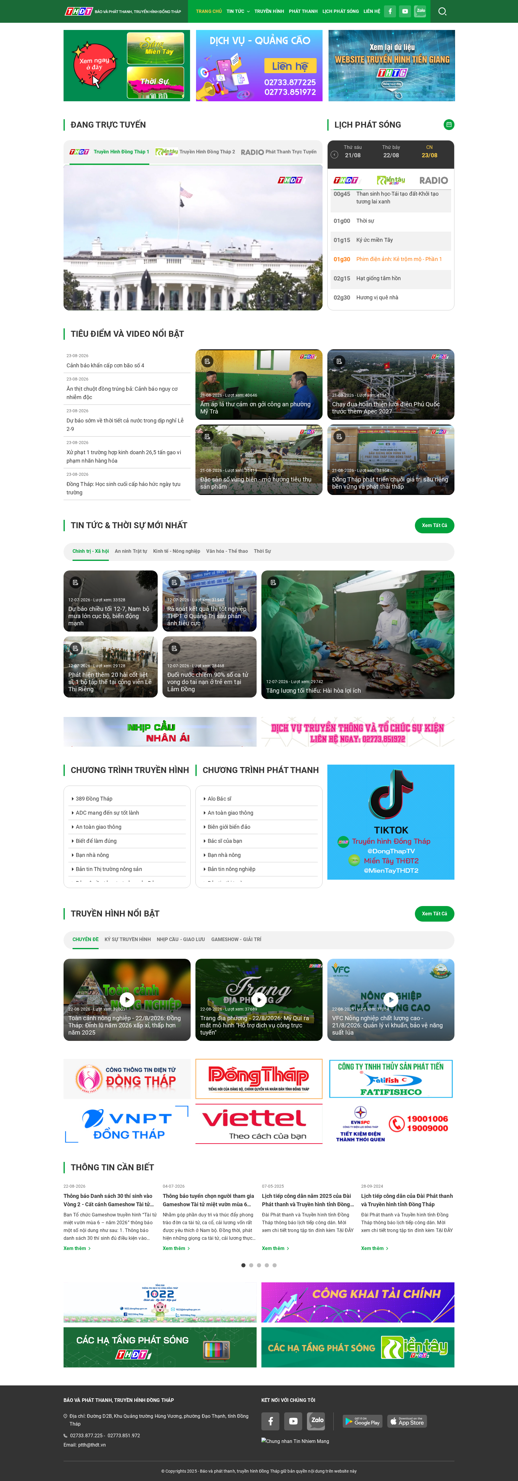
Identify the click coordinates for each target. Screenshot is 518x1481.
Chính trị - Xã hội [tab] (91, 551)
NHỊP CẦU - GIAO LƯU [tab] (181, 939)
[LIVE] (193, 237)
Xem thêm (75, 1248)
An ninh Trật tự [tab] (131, 551)
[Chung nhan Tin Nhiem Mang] (357, 1442)
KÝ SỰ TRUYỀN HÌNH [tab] (128, 939)
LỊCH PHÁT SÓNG (341, 11)
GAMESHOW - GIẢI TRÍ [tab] (236, 939)
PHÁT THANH (303, 11)
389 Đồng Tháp (94, 798)
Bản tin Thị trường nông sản (109, 869)
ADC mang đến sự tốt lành (107, 813)
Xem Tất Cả (434, 525)
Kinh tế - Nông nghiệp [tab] (176, 551)
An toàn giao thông (98, 827)
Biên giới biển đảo (229, 827)
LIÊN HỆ (372, 11)
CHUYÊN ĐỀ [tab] (86, 939)
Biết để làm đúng (96, 841)
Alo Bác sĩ (219, 798)
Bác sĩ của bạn (225, 841)
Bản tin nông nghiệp (231, 869)
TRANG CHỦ (209, 11)
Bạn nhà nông (92, 855)
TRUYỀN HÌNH (269, 11)
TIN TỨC (235, 11)
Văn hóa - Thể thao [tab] (227, 551)
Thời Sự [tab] (262, 551)
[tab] (109, 152)
